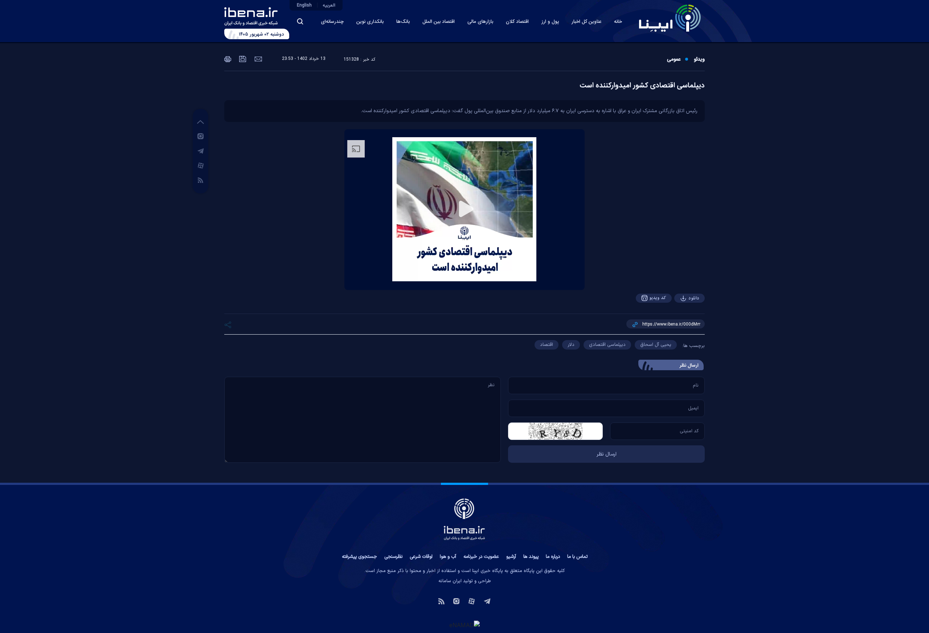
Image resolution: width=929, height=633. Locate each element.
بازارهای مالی (480, 22)
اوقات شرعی (421, 556)
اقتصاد (546, 344)
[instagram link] (200, 136)
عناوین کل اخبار (586, 22)
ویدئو (699, 59)
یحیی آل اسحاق (655, 344)
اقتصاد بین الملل (438, 22)
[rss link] (200, 180)
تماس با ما (577, 556)
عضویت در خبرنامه (481, 556)
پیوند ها (531, 556)
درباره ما (553, 556)
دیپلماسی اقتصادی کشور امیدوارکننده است (642, 85)
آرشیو (511, 556)
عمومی (673, 59)
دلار (571, 344)
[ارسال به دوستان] (257, 58)
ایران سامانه (450, 581)
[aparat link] (200, 165)
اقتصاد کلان (517, 22)
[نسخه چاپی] (227, 58)
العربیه (329, 5)
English (304, 5)
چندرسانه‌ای (332, 22)
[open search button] (300, 21)
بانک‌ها (403, 22)
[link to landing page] (670, 18)
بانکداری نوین (370, 22)
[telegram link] (200, 151)
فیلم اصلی (679, 318)
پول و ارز (550, 22)
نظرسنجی (393, 556)
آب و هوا (448, 556)
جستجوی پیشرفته (359, 556)
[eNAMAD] (464, 624)
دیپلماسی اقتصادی (607, 344)
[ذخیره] (242, 58)
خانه (618, 22)
